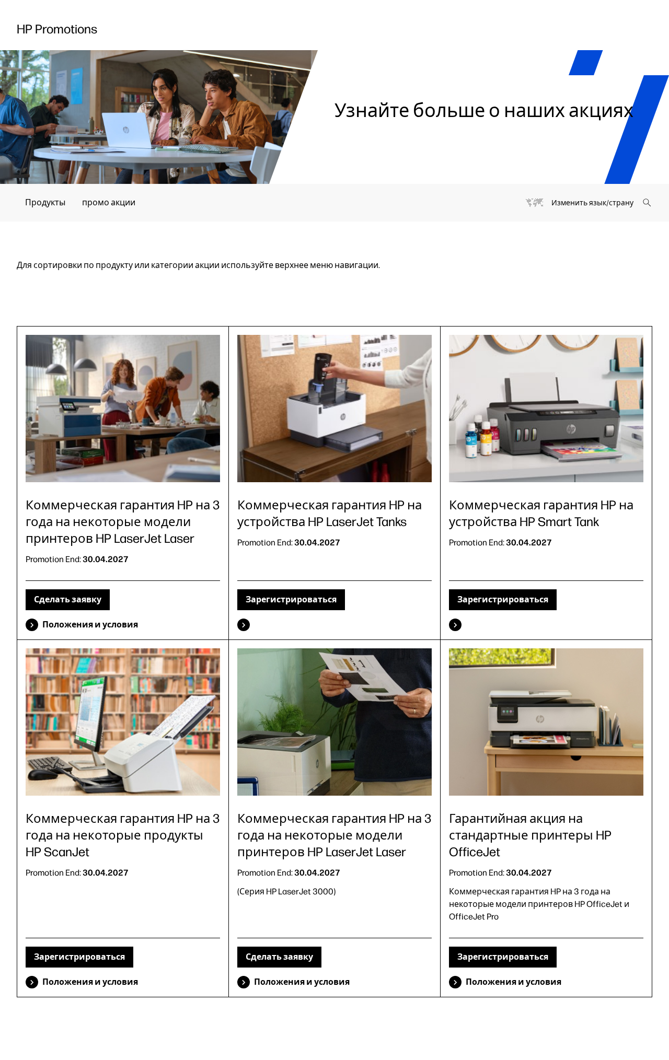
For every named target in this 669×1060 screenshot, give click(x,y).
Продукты (45, 202)
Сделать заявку (67, 599)
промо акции (108, 202)
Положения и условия (90, 625)
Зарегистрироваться (291, 599)
